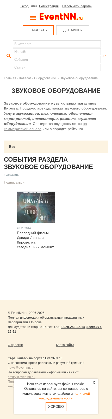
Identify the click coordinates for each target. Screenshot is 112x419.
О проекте (15, 345)
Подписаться (14, 182)
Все (12, 147)
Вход (25, 6)
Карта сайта (65, 345)
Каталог (25, 78)
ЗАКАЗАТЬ (38, 30)
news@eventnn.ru (21, 367)
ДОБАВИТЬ (72, 30)
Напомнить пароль (77, 6)
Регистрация (49, 6)
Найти (8, 56)
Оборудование (45, 78)
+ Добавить (11, 174)
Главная (10, 78)
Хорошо (56, 407)
